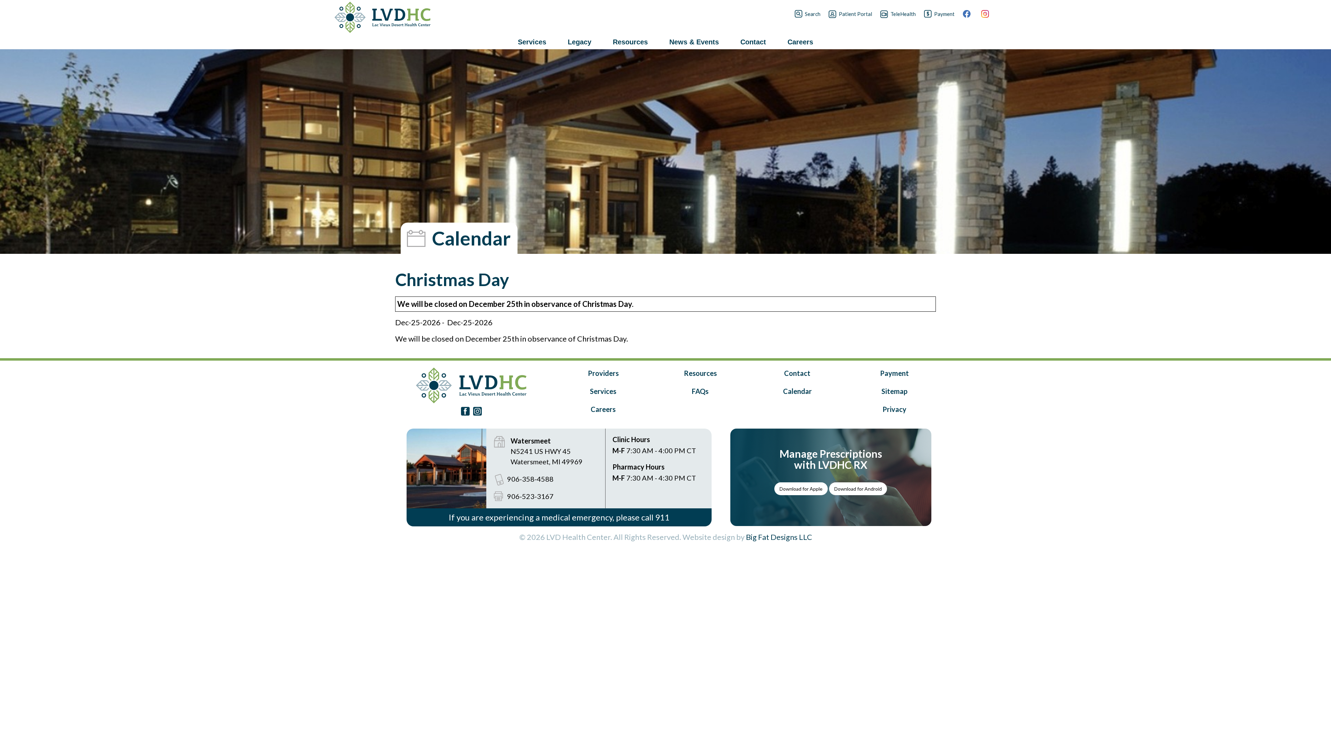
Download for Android (858, 489)
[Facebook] (971, 14)
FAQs (700, 391)
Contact (797, 373)
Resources (700, 373)
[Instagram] (989, 14)
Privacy (894, 409)
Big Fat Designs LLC (779, 537)
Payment (894, 373)
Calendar (797, 391)
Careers (603, 409)
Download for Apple (801, 489)
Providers (603, 373)
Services (603, 391)
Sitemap (894, 391)
